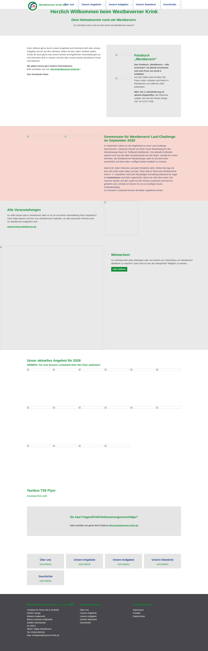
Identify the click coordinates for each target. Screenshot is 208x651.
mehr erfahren (119, 269)
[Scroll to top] (203, 646)
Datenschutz (139, 616)
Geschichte (85, 622)
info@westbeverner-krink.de (64, 69)
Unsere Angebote (88, 613)
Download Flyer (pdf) (37, 496)
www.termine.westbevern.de (21, 227)
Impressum (138, 610)
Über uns (84, 610)
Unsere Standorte (88, 619)
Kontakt (136, 613)
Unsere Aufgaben (88, 616)
